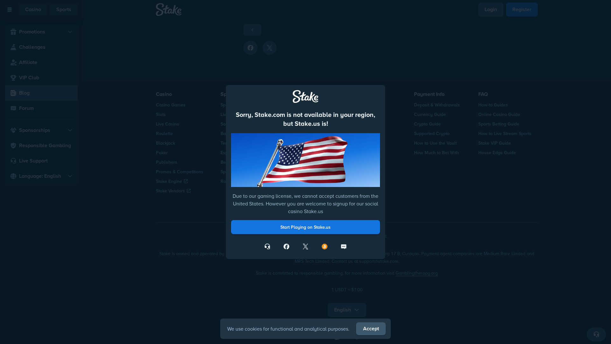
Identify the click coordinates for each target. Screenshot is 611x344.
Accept (371, 328)
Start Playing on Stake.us (305, 227)
